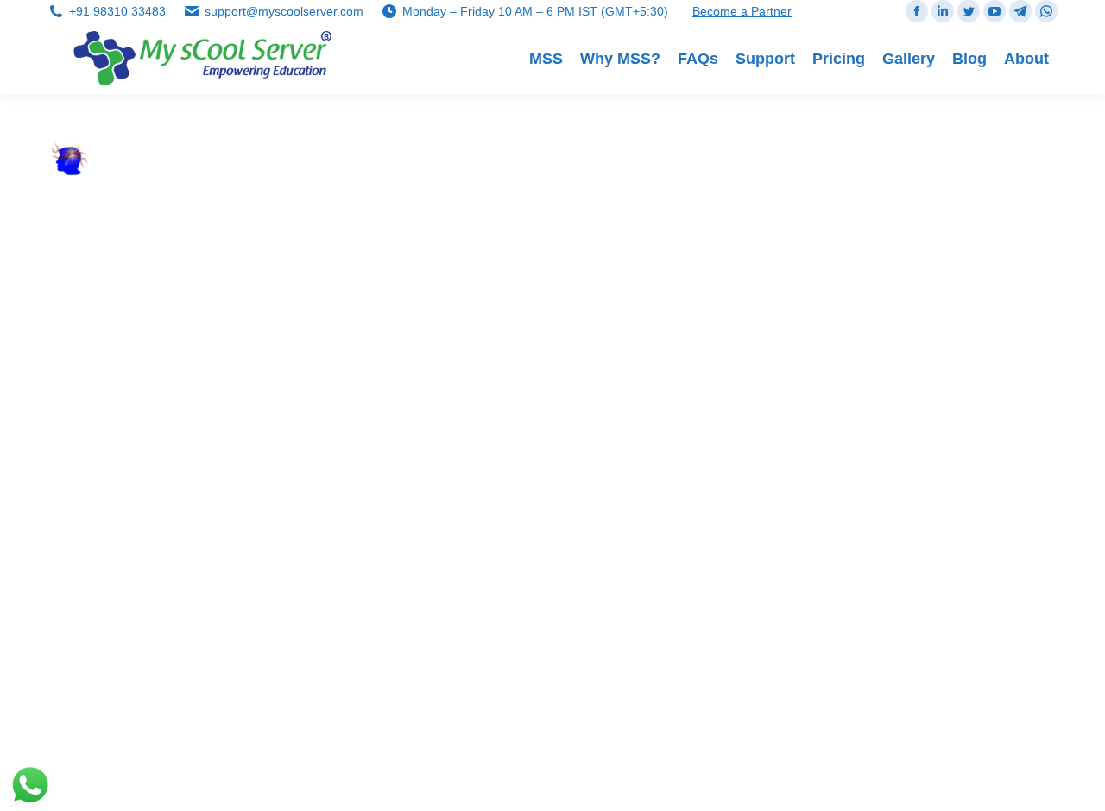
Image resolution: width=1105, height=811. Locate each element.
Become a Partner (742, 11)
